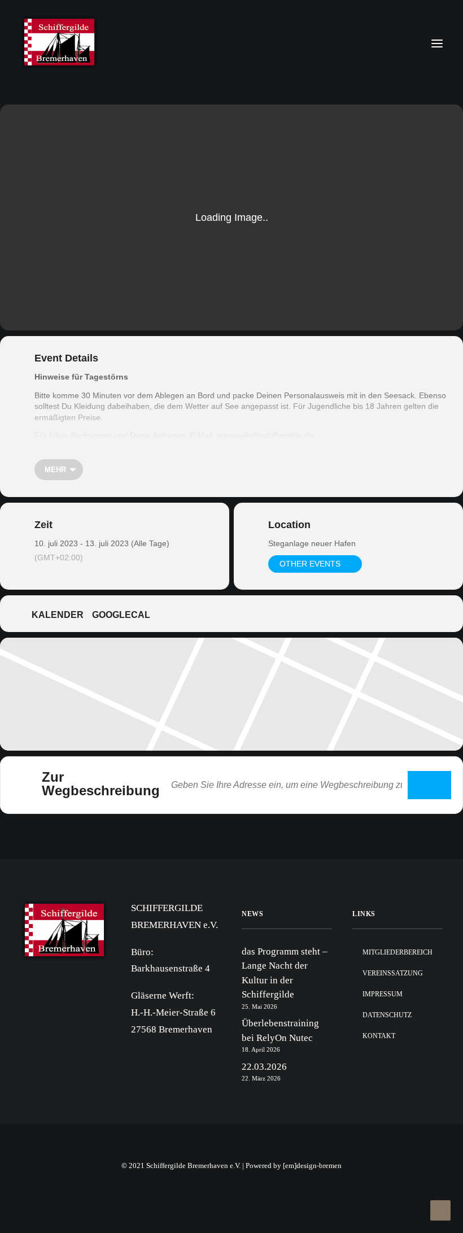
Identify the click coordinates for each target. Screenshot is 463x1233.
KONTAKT (378, 1036)
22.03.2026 (264, 1066)
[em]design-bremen (312, 1165)
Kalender (58, 615)
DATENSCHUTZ (387, 1015)
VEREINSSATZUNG (392, 973)
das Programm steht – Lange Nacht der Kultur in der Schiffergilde (284, 973)
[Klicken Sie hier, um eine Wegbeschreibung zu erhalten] (429, 785)
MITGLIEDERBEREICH (397, 952)
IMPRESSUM (382, 994)
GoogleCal (121, 615)
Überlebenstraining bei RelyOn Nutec (280, 1030)
